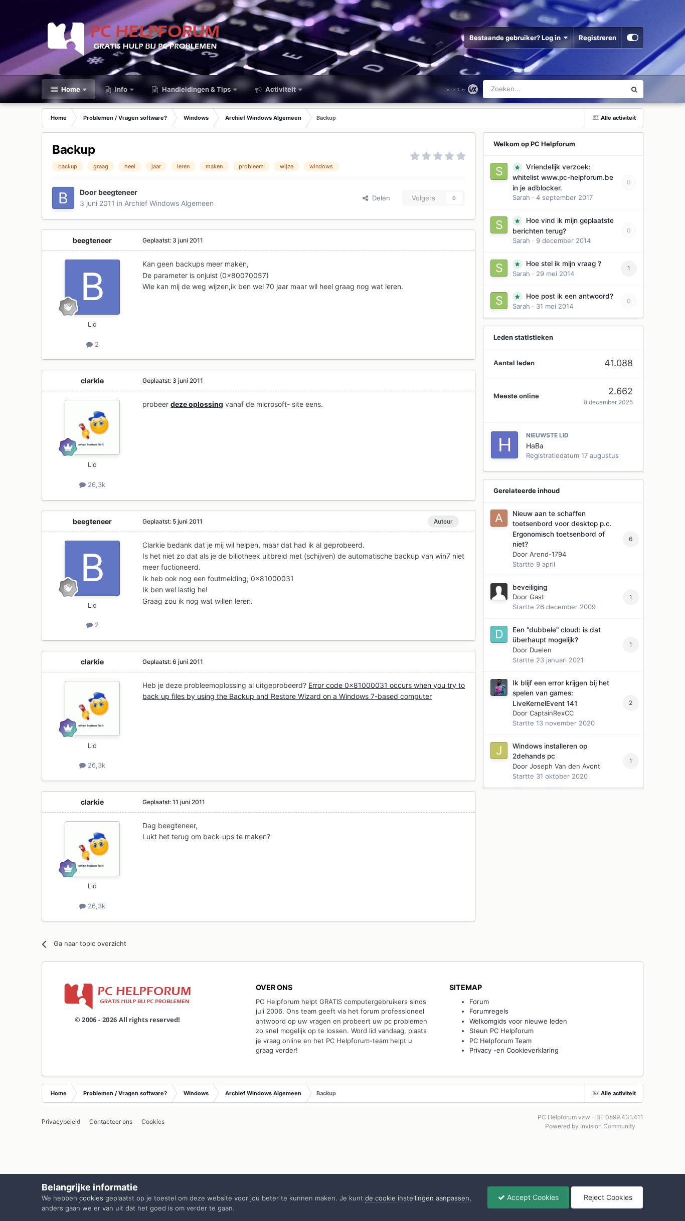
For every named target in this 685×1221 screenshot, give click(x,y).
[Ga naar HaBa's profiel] (504, 444)
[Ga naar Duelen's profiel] (498, 634)
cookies (91, 1198)
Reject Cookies (607, 1197)
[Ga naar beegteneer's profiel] (63, 198)
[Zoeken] (634, 89)
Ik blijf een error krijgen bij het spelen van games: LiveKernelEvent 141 (560, 693)
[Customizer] (632, 37)
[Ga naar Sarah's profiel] (498, 171)
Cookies (152, 1121)
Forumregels (488, 1011)
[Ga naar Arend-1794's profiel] (498, 518)
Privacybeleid (61, 1121)
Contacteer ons (110, 1121)
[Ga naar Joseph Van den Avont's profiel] (498, 750)
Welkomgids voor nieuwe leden (518, 1021)
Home (70, 89)
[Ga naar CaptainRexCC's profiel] (498, 687)
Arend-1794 (548, 554)
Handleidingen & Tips (195, 89)
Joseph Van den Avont (565, 766)
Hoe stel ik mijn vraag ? (563, 264)
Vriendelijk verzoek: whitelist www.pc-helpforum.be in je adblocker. (562, 177)
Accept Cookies (532, 1197)
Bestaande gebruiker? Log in (516, 38)
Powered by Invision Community (590, 1126)
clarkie (92, 380)
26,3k (95, 484)
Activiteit (280, 89)
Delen (379, 198)
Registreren (597, 38)
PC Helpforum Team (500, 1041)
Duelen (541, 650)
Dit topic (600, 89)
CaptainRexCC (552, 713)
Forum (479, 1002)
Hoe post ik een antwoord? (569, 296)
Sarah (521, 197)
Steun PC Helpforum (501, 1031)
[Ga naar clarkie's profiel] (92, 427)
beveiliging (529, 587)
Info (120, 89)
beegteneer (117, 192)
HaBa (535, 445)
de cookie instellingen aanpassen (417, 1198)
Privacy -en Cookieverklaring (514, 1050)
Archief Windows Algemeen (169, 203)
